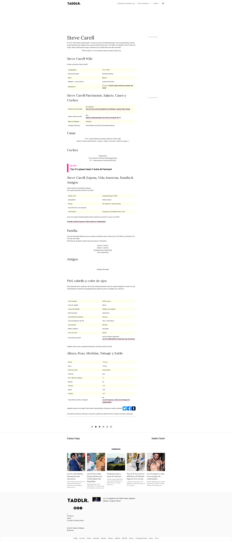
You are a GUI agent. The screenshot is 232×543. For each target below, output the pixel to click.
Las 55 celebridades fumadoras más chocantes (75, 476)
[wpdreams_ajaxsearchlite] (126, 3)
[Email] (81, 508)
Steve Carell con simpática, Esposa (79, 188)
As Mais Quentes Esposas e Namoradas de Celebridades (86, 221)
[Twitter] (78, 508)
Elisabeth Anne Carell (101, 250)
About (69, 518)
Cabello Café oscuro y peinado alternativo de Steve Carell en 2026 (89, 346)
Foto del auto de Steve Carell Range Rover (103, 158)
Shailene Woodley (103, 269)
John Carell (101, 252)
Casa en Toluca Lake (83, 141)
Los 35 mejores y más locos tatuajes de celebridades (155, 476)
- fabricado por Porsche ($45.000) (103, 160)
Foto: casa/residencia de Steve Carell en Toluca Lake (103, 139)
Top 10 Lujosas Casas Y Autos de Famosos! (91, 169)
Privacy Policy (79, 520)
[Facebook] (75, 508)
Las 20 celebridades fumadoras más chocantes (118, 339)
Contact (70, 520)
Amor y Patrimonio (143, 3)
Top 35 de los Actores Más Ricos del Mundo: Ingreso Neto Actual (136, 476)
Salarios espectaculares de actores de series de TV (103, 118)
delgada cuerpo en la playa (76, 408)
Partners (70, 516)
